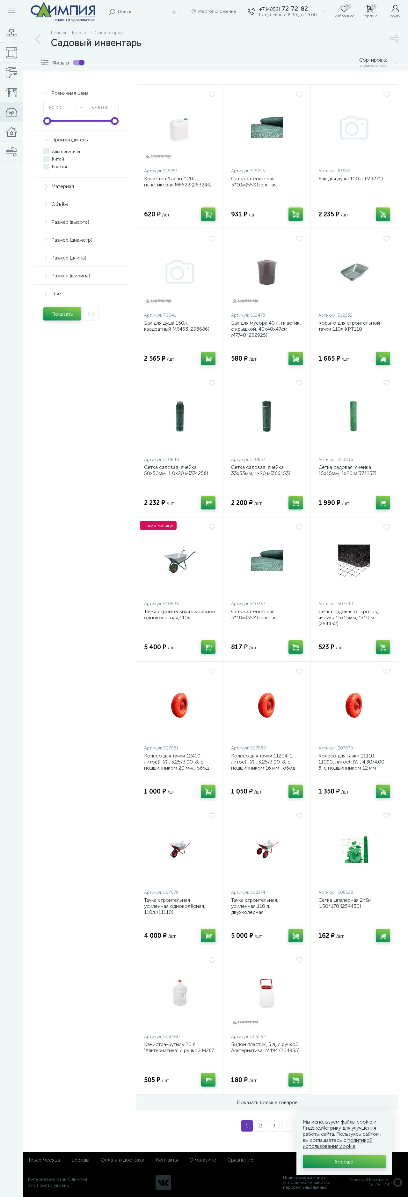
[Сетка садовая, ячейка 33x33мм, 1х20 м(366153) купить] (266, 416)
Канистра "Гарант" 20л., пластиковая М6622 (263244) (178, 182)
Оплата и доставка (122, 1160)
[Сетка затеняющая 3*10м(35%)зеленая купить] (266, 560)
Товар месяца (44, 1160)
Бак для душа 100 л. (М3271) (350, 179)
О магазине (202, 1160)
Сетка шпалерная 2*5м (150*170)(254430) (345, 903)
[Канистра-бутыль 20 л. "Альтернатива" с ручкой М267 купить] (179, 993)
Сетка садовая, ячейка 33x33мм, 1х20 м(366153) (260, 470)
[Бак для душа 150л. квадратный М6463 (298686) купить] (179, 272)
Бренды (80, 1160)
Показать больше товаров (267, 1102)
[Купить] (208, 214)
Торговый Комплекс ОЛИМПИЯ (369, 1182)
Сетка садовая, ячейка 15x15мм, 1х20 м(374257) (347, 470)
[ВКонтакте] (163, 1182)
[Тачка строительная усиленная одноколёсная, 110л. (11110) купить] (179, 849)
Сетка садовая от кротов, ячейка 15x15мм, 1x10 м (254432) (348, 617)
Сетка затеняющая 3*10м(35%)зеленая (254, 614)
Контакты (167, 1160)
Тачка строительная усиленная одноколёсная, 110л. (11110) (174, 906)
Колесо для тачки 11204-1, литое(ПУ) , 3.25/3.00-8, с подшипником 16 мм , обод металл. (263, 765)
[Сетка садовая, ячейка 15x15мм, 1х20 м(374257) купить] (354, 416)
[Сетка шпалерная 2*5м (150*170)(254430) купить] (354, 849)
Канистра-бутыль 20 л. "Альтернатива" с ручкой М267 (179, 1047)
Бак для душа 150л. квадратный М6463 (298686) (176, 326)
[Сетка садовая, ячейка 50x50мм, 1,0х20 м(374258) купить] (179, 416)
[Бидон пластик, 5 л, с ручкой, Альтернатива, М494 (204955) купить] (266, 993)
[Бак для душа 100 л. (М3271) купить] (354, 127)
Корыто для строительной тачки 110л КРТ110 (349, 326)
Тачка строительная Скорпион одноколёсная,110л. (179, 614)
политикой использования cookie (338, 1143)
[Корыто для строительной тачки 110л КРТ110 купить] (354, 272)
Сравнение (240, 1160)
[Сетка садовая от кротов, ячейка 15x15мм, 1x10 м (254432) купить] (354, 560)
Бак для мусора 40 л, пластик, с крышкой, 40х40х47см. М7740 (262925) (266, 329)
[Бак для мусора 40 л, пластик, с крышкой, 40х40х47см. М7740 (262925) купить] (266, 272)
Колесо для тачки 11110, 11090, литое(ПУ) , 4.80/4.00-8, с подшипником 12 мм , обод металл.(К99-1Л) (352, 765)
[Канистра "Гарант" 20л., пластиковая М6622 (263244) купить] (179, 127)
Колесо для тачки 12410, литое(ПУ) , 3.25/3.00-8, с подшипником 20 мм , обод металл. (176, 765)
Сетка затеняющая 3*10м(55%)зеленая (254, 182)
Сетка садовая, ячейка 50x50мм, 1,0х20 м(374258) (176, 470)
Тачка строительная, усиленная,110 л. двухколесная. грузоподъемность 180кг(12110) (254, 912)
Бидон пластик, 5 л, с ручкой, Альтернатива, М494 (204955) (265, 1047)
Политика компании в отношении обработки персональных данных (306, 1182)
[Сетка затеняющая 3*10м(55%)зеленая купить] (266, 127)
